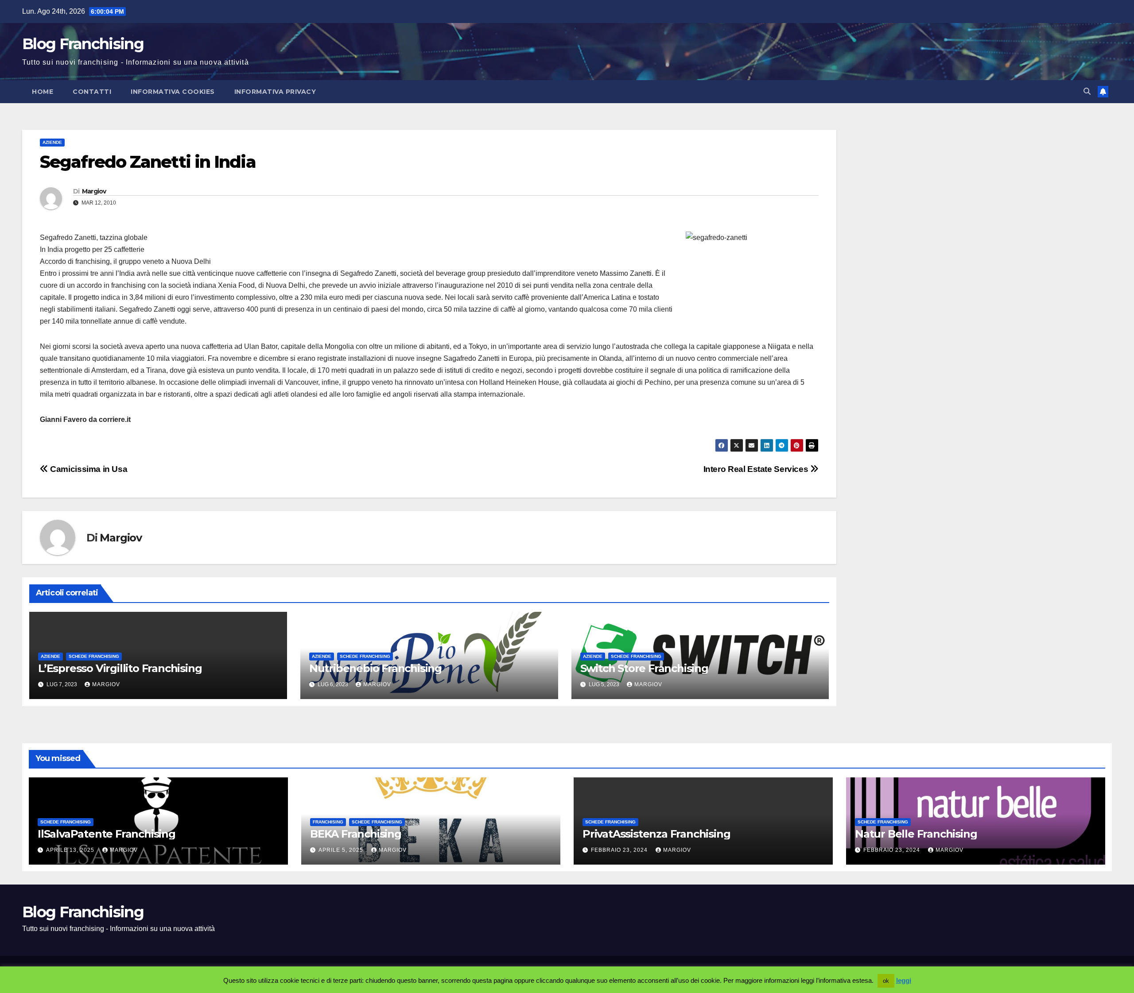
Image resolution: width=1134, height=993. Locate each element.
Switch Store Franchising (644, 668)
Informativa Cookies (173, 92)
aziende (52, 142)
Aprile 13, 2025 (71, 850)
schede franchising (94, 656)
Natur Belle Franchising (916, 833)
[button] (1087, 91)
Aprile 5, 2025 (341, 850)
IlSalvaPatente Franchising (106, 833)
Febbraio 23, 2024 (620, 850)
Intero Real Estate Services (756, 469)
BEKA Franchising (355, 833)
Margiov (94, 191)
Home (42, 92)
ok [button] (886, 981)
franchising (328, 821)
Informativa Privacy (275, 92)
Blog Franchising (83, 44)
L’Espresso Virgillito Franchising (120, 668)
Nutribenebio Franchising (375, 668)
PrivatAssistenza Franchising (656, 833)
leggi (903, 980)
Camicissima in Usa (87, 469)
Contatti (92, 92)
